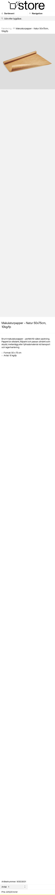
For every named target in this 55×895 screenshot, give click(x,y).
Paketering (6, 28)
